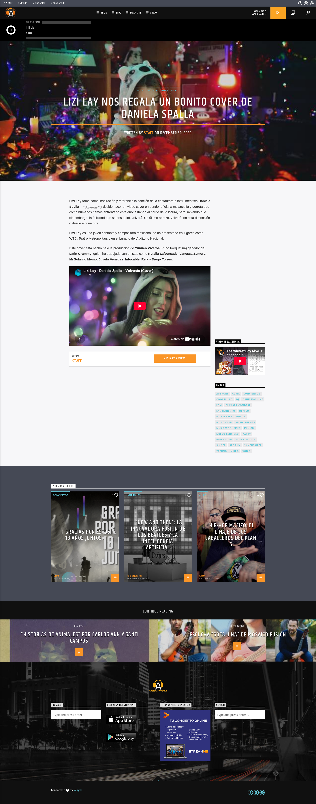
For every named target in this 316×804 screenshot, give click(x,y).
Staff (9, 3)
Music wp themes (228, 428)
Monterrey (224, 416)
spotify (235, 445)
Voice (246, 451)
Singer (221, 445)
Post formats (246, 439)
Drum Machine (253, 399)
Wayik (78, 790)
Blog (118, 12)
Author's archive (174, 358)
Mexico (244, 410)
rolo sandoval (134, 575)
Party (246, 433)
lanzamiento (225, 410)
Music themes (245, 422)
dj (237, 399)
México (249, 428)
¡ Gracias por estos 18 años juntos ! (86, 535)
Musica (153, 90)
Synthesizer (253, 445)
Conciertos (60, 495)
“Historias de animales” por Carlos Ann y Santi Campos (80, 637)
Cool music (224, 399)
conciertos (251, 393)
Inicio (104, 12)
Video (174, 90)
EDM (219, 405)
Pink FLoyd (224, 439)
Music (141, 90)
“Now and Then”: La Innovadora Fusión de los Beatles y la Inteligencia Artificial (158, 535)
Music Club (224, 422)
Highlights (133, 495)
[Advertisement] (242, 262)
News (164, 90)
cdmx (236, 393)
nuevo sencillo (227, 433)
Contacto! (59, 3)
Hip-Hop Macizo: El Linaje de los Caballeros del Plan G (230, 535)
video (235, 451)
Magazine (40, 3)
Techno (221, 451)
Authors (222, 393)
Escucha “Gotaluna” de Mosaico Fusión (238, 634)
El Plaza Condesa (238, 405)
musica (241, 416)
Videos (23, 3)
